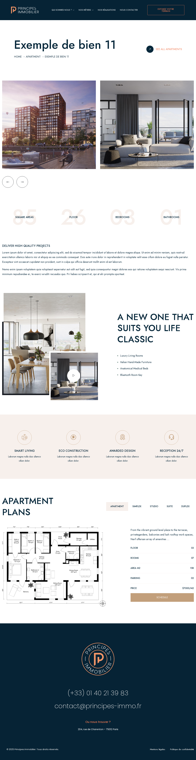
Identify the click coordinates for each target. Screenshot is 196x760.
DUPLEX (185, 506)
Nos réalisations (107, 9)
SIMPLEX (136, 506)
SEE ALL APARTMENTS (169, 49)
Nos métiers (85, 9)
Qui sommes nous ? (62, 9)
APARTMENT (117, 506)
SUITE (170, 506)
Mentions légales (157, 749)
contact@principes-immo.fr (98, 706)
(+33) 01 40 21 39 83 (98, 693)
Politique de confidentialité (182, 749)
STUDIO (154, 506)
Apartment (33, 57)
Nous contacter (129, 9)
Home (18, 57)
